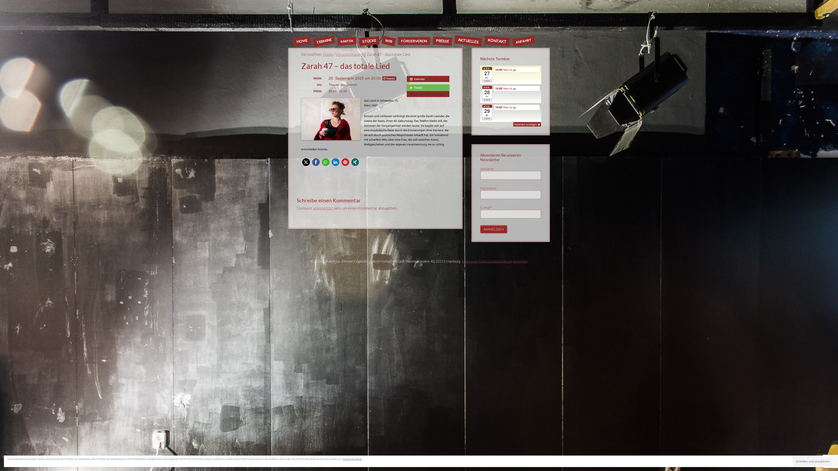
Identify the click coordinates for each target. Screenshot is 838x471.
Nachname (488, 188)
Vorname (487, 169)
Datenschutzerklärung (495, 261)
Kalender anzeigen (526, 124)
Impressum (470, 261)
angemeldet (323, 208)
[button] (428, 94)
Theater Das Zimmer (419, 18)
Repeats (390, 78)
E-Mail (486, 207)
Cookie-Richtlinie (352, 459)
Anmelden (520, 261)
